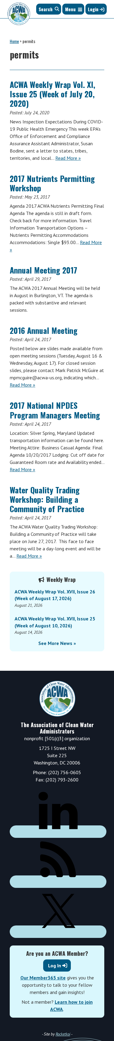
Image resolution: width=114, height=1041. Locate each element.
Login (94, 9)
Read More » (68, 158)
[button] (70, 9)
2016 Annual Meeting (44, 330)
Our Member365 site (43, 978)
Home (14, 41)
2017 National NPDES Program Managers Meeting (55, 410)
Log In (54, 965)
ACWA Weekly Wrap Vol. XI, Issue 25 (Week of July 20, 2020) (52, 94)
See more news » (57, 643)
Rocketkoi (63, 1034)
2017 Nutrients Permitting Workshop (52, 183)
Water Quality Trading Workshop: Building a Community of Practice (47, 499)
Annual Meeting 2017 (43, 270)
